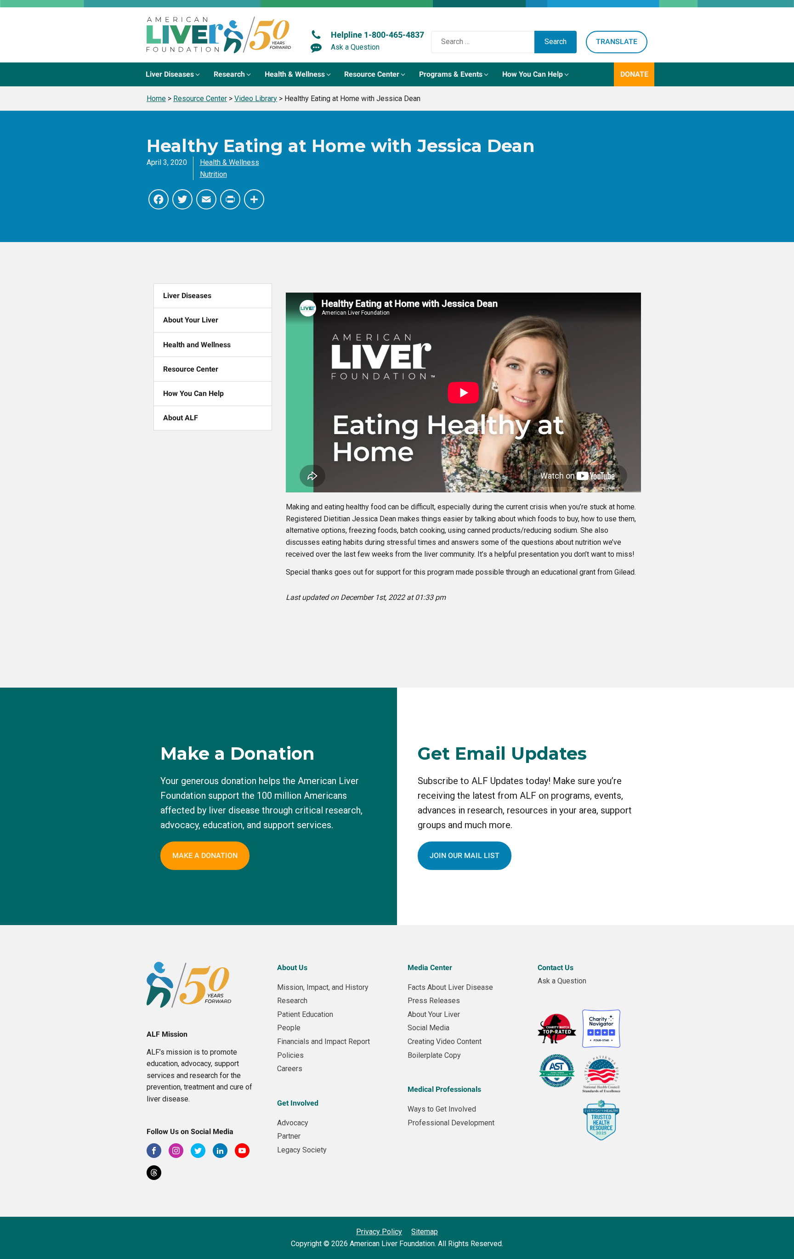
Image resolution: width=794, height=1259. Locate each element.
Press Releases (434, 1000)
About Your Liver (190, 320)
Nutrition (213, 174)
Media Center (430, 967)
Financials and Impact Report (323, 1041)
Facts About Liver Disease (450, 987)
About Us (292, 967)
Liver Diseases (187, 295)
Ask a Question (562, 981)
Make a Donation (205, 855)
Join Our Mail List (464, 855)
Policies (290, 1055)
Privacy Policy (379, 1231)
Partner (289, 1136)
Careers (289, 1068)
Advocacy (292, 1122)
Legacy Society (302, 1150)
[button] (174, 74)
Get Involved (297, 1103)
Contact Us (555, 967)
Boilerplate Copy (434, 1055)
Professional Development (451, 1122)
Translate (616, 41)
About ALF (180, 417)
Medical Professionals (444, 1089)
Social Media (428, 1027)
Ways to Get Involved (442, 1109)
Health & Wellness (229, 162)
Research (292, 1000)
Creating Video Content (445, 1041)
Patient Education (305, 1014)
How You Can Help (193, 393)
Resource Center (190, 369)
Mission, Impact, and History (323, 987)
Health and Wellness (197, 344)
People (289, 1027)
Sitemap (424, 1231)
